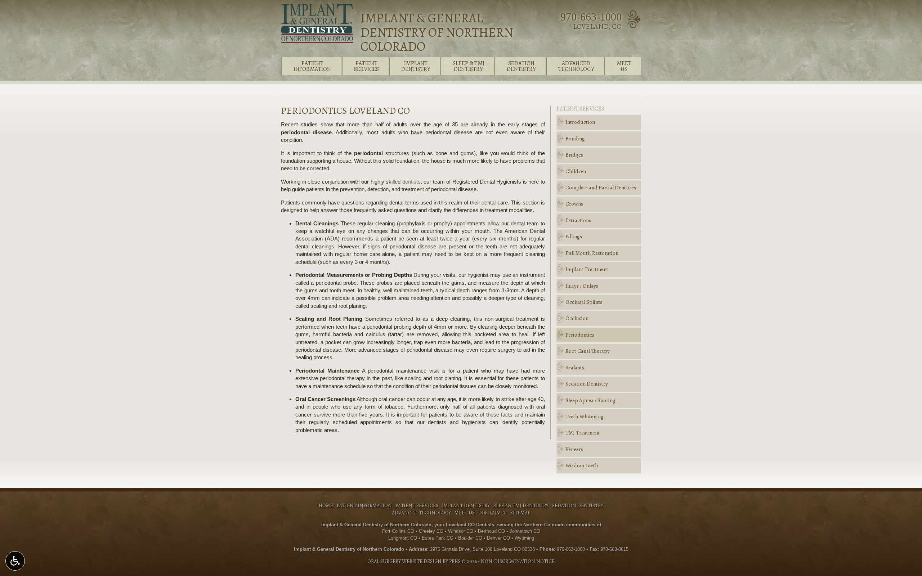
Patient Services (580, 109)
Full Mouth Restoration (591, 253)
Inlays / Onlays (581, 285)
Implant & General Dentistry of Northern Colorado (437, 32)
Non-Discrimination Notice (518, 561)
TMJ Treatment (582, 432)
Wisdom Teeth (581, 465)
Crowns (574, 203)
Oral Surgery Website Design (404, 561)
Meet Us (465, 512)
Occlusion (576, 318)
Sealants (574, 367)
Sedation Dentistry (586, 383)
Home (326, 505)
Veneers (574, 449)
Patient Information (364, 505)
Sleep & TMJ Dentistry (521, 505)
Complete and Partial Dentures (600, 187)
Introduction (580, 122)
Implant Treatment (586, 269)
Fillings (573, 236)
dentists (411, 182)
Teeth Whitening (584, 416)
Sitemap (520, 512)
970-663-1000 (591, 17)
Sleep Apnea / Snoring (590, 400)
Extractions (578, 220)
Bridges (574, 154)
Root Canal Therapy (587, 351)
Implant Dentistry (466, 505)
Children (575, 171)
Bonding (575, 138)
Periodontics (579, 334)
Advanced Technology (421, 512)
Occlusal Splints (583, 302)
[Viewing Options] (15, 561)
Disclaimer (492, 512)
